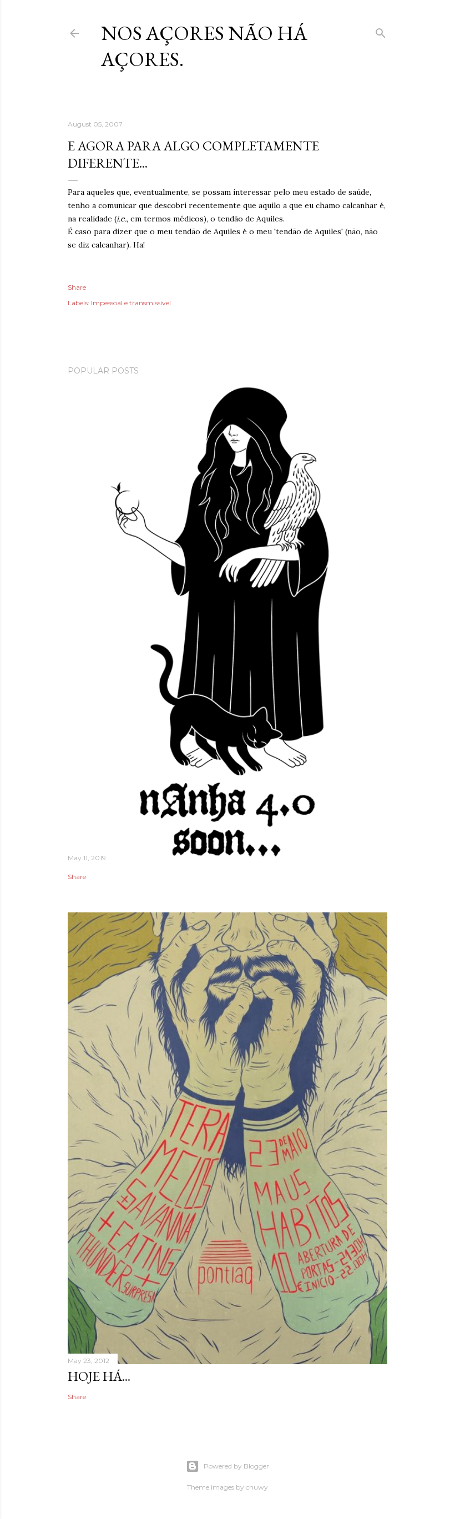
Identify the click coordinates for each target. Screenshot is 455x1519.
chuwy (257, 1487)
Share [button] (77, 287)
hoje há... (99, 1376)
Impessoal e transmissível (131, 303)
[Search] (380, 31)
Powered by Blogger (236, 1466)
